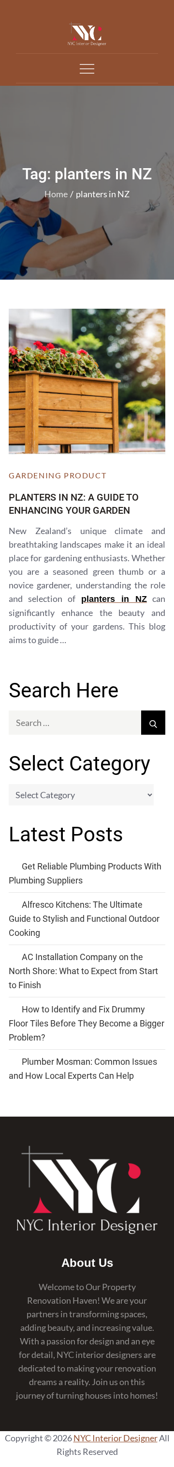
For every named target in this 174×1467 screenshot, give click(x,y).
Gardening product (57, 475)
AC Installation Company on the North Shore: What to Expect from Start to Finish (83, 971)
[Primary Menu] (87, 68)
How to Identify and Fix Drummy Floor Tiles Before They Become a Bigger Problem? (86, 1023)
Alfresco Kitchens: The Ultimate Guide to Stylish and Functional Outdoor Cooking (84, 918)
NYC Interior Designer (115, 1438)
